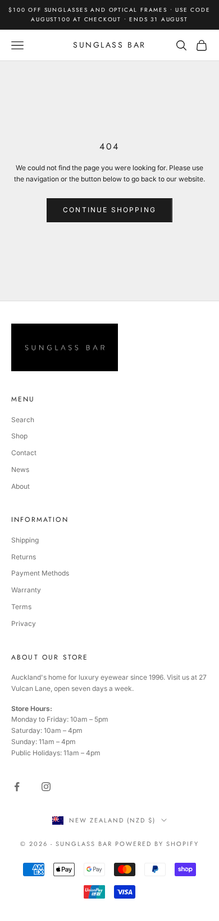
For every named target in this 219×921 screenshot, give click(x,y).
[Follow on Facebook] (16, 786)
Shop (19, 436)
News (20, 469)
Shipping (25, 540)
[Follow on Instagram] (46, 786)
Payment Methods (40, 573)
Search (22, 419)
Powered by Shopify (157, 843)
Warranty (26, 590)
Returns (23, 557)
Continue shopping (109, 209)
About (20, 486)
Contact (23, 452)
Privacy (23, 623)
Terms (21, 606)
